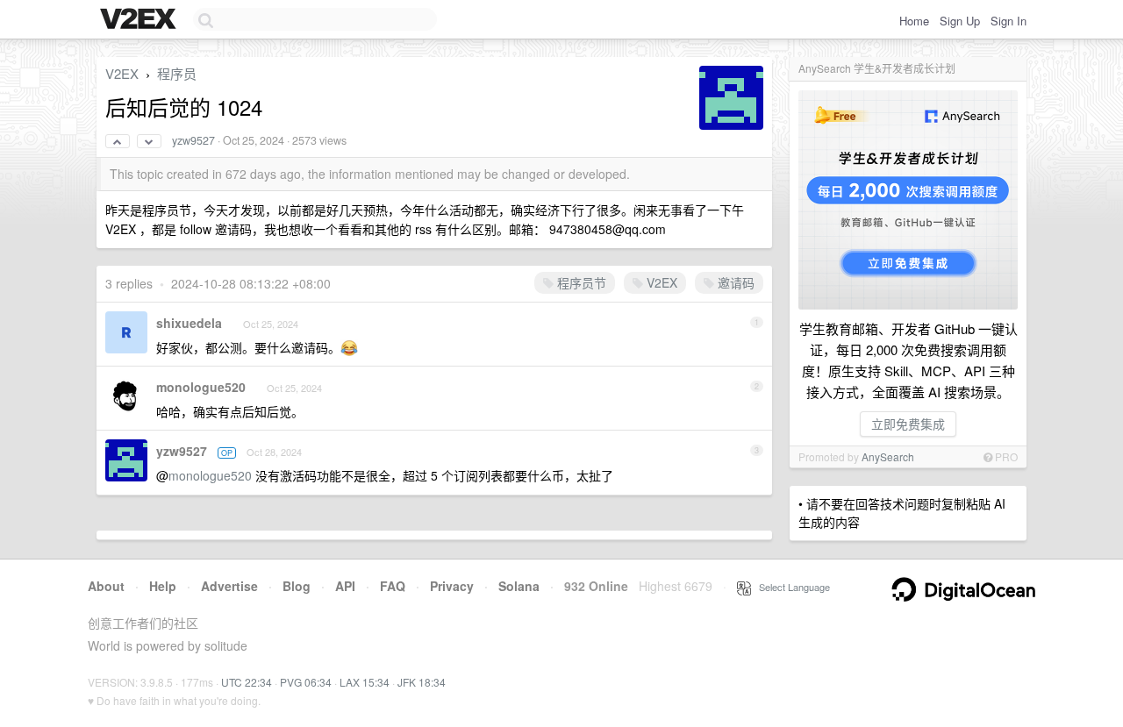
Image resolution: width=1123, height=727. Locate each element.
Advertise (229, 586)
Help (162, 586)
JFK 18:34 (421, 681)
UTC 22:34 (246, 681)
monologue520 (201, 387)
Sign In (1008, 20)
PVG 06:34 (306, 681)
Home (914, 20)
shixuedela (189, 322)
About (106, 586)
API (345, 586)
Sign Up (960, 20)
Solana (519, 586)
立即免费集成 (908, 423)
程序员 (177, 73)
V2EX (122, 73)
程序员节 (580, 282)
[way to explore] (140, 20)
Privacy (452, 586)
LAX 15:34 (365, 681)
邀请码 (734, 282)
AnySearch (888, 456)
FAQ (392, 586)
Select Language (790, 587)
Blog (297, 586)
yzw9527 (193, 140)
